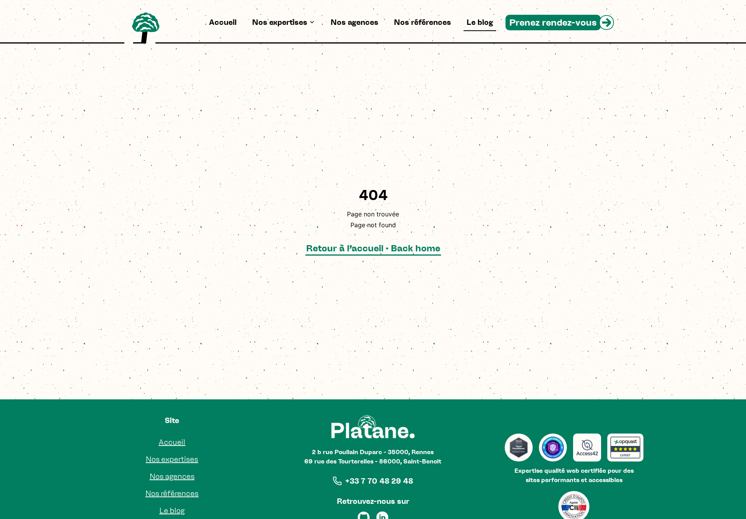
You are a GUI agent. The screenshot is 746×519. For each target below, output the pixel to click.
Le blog (480, 22)
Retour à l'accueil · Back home (373, 248)
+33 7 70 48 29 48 (379, 481)
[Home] (145, 28)
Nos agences (354, 22)
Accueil (223, 22)
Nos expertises (279, 22)
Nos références (422, 22)
